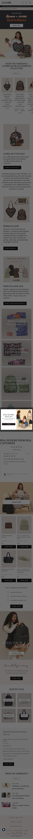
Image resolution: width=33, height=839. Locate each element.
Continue (8, 424)
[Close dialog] (31, 410)
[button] (3, 829)
